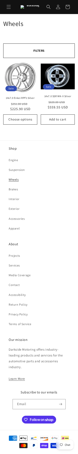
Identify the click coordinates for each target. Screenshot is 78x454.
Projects (14, 256)
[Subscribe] (60, 404)
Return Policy (18, 304)
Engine (13, 160)
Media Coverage (20, 275)
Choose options (20, 119)
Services (14, 265)
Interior (14, 199)
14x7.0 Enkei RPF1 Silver (20, 97)
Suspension (17, 170)
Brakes (13, 189)
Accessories (17, 219)
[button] (8, 7)
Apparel (14, 228)
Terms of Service (20, 324)
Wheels (14, 179)
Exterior (14, 209)
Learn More (17, 379)
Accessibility (17, 295)
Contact (14, 285)
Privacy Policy (18, 314)
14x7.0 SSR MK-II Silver (57, 96)
